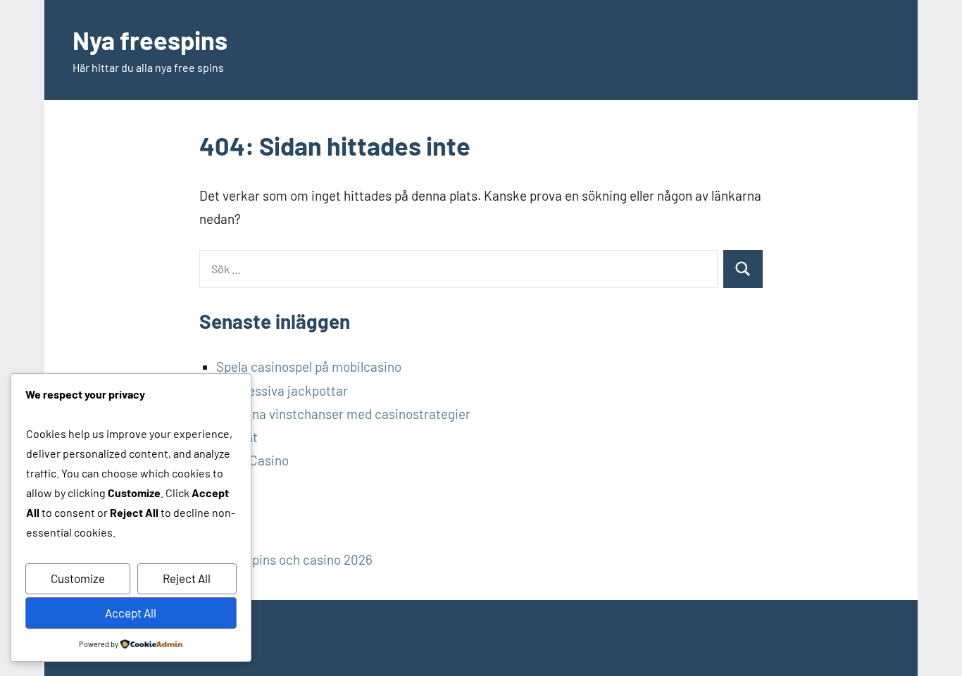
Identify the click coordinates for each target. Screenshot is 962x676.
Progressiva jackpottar (282, 390)
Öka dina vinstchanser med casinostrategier (343, 414)
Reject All (187, 578)
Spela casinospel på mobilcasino (308, 366)
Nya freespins (150, 40)
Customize (78, 578)
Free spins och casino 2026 (294, 559)
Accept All (130, 613)
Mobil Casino (252, 460)
